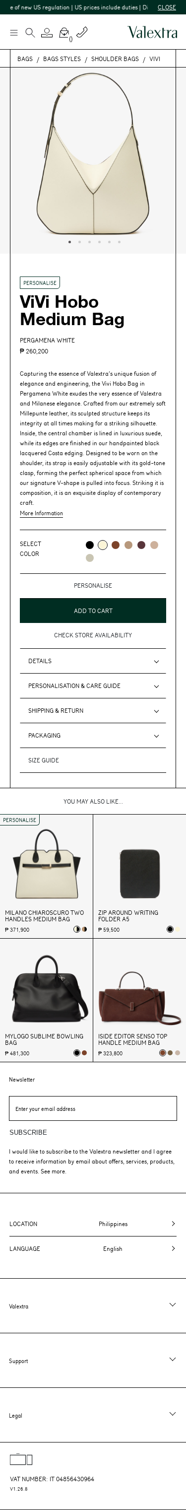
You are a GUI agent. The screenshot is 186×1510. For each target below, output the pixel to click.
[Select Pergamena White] (177, 929)
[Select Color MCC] (116, 545)
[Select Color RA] (141, 545)
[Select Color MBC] (128, 545)
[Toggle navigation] (13, 32)
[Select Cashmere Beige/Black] (84, 929)
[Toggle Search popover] (30, 33)
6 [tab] (118, 241)
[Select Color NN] (90, 545)
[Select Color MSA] (154, 545)
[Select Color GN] (90, 558)
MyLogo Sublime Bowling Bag (44, 1039)
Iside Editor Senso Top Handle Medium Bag (132, 1039)
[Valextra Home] (152, 32)
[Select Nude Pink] (177, 1052)
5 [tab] (108, 241)
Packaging (44, 735)
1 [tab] (68, 241)
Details (40, 660)
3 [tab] (88, 241)
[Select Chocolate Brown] (84, 1052)
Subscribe (28, 1132)
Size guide (43, 759)
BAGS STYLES (62, 58)
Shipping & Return (55, 710)
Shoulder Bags (115, 58)
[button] (47, 32)
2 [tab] (78, 241)
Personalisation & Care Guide (74, 685)
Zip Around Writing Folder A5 (128, 915)
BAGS (25, 58)
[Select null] (170, 1052)
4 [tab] (98, 241)
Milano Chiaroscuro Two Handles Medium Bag (44, 915)
